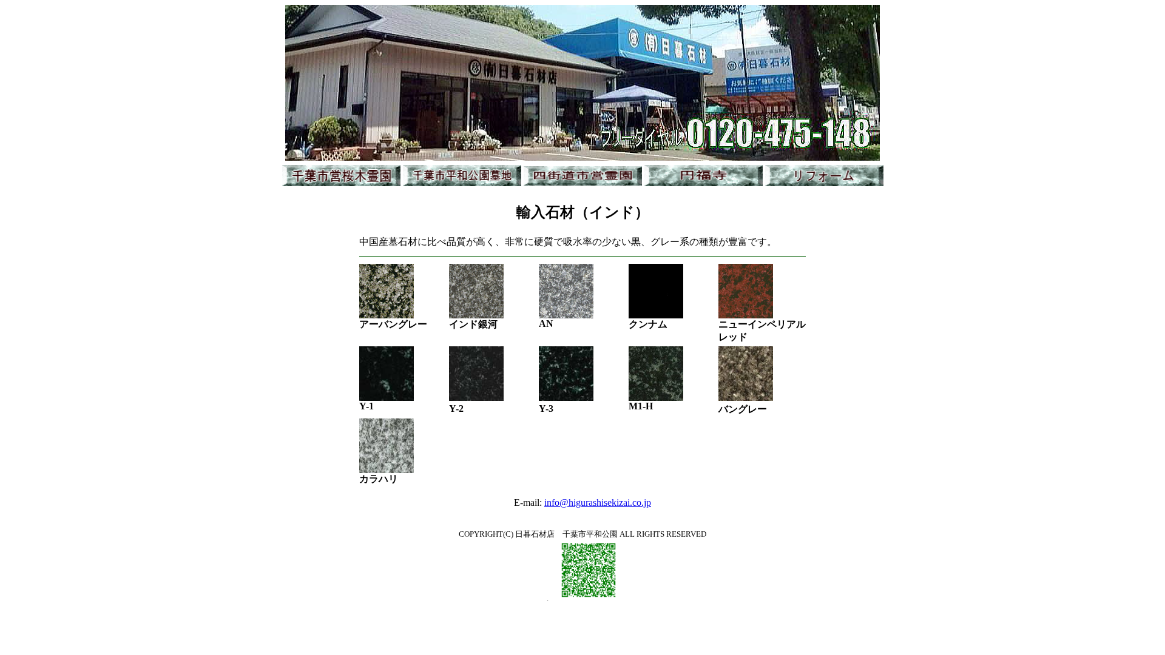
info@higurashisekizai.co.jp (597, 502)
